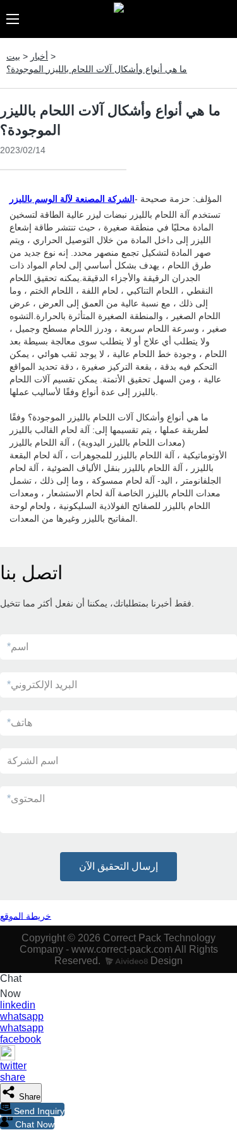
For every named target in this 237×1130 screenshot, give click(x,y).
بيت (13, 56)
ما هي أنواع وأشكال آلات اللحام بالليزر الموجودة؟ (96, 69)
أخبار (39, 56)
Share (28, 1097)
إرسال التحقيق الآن (118, 866)
